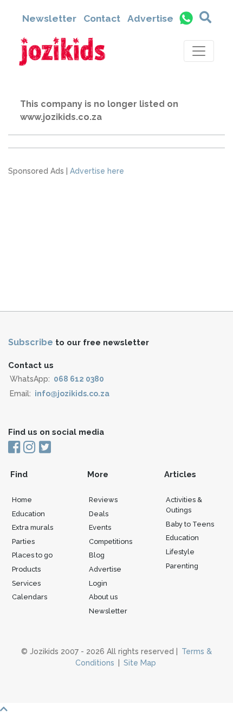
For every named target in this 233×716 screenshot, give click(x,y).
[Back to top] (116, 709)
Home (22, 500)
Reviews (103, 500)
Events (100, 527)
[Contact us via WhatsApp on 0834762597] (186, 18)
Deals (98, 514)
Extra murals (32, 527)
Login (98, 583)
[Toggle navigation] (199, 51)
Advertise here (97, 171)
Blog (97, 555)
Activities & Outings (184, 505)
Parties (23, 541)
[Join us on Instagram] (29, 448)
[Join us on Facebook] (15, 448)
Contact (101, 18)
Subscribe (30, 342)
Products (26, 569)
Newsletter (49, 18)
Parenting (182, 566)
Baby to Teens (190, 524)
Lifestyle (180, 552)
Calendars (29, 597)
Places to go (32, 555)
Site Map (140, 662)
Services (26, 583)
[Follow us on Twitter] (44, 448)
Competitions (110, 541)
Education (28, 514)
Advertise (150, 18)
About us (103, 597)
